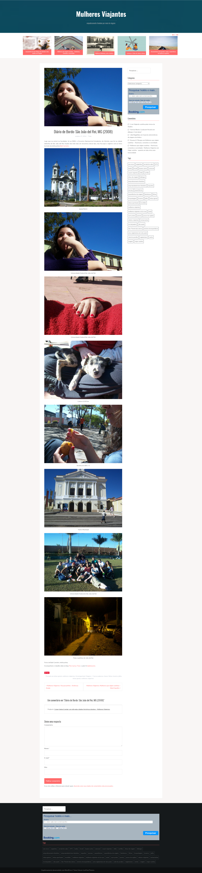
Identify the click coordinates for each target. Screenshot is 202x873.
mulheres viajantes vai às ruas (137, 211)
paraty (139, 216)
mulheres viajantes (69, 676)
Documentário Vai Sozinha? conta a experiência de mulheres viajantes (132, 52)
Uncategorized (80, 676)
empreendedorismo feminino (137, 186)
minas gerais (58, 676)
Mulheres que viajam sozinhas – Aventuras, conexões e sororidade (38, 52)
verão (151, 237)
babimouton (91, 666)
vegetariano (143, 237)
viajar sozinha (139, 241)
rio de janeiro (132, 224)
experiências (138, 190)
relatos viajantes (133, 220)
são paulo (141, 224)
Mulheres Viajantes (101, 14)
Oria (78, 870)
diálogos (142, 177)
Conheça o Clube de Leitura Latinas (105, 53)
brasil (135, 168)
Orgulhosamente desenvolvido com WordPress (56, 870)
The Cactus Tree (74, 666)
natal (150, 211)
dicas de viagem (133, 177)
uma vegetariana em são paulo (137, 233)
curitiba (147, 173)
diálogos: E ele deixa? (135, 132)
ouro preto (131, 216)
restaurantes (144, 220)
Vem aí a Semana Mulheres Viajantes (167, 53)
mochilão (143, 203)
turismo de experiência (151, 228)
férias (110, 676)
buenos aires (143, 168)
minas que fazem (133, 203)
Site (45, 767)
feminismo (148, 194)
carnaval (151, 168)
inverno (115, 676)
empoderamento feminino (136, 181)
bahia (130, 168)
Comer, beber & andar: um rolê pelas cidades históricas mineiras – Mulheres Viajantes (82, 709)
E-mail (47, 758)
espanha (150, 186)
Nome (46, 748)
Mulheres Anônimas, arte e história (74, 53)
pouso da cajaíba (148, 216)
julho (120, 676)
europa (130, 190)
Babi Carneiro (64, 146)
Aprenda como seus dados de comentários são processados (93, 786)
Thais (89, 136)
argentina (139, 164)
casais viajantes (133, 173)
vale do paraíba (133, 237)
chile (141, 173)
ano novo (131, 164)
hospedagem (132, 198)
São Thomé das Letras (135, 228)
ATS (156, 164)
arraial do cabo (148, 164)
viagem (130, 241)
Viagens (88, 676)
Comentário (48, 725)
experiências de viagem (135, 194)
